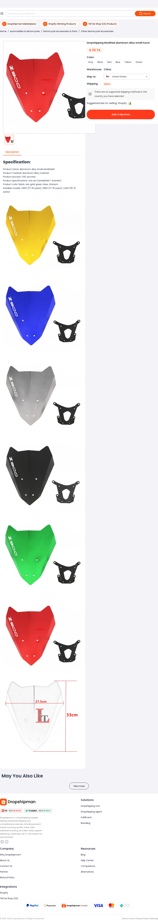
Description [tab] (12, 151)
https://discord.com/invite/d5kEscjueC (7, 842)
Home (3, 31)
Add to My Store (121, 114)
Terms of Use (128, 918)
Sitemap (154, 918)
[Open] (147, 77)
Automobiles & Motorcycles (25, 31)
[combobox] (122, 77)
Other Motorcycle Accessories (97, 31)
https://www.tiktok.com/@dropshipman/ (2, 842)
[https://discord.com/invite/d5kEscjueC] (6, 842)
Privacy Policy (142, 918)
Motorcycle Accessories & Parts (60, 31)
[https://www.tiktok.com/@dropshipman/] (2, 842)
